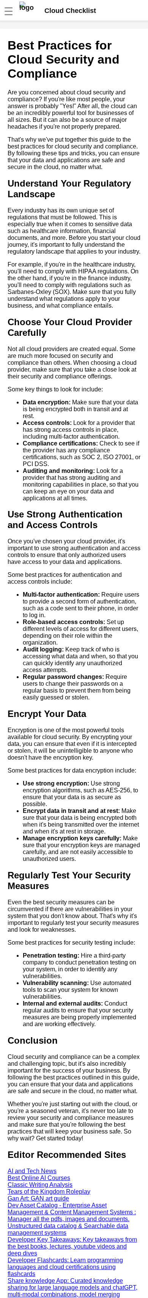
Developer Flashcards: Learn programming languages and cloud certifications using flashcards (65, 1267)
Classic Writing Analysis (40, 1184)
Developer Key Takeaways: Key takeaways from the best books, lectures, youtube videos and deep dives (72, 1246)
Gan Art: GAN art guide (38, 1198)
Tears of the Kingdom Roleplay (49, 1191)
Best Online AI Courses (39, 1178)
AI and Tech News (32, 1171)
